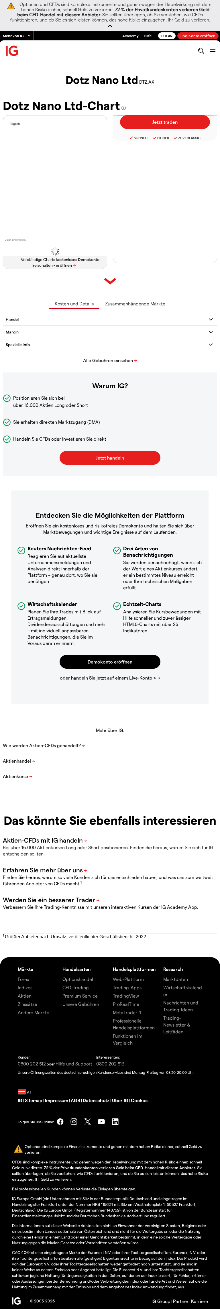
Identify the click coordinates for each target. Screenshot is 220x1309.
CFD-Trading (75, 987)
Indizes (25, 987)
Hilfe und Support (74, 1063)
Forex (23, 979)
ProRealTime (126, 1004)
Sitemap (33, 1100)
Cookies (139, 1100)
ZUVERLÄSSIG (189, 138)
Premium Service (80, 995)
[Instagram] (73, 1121)
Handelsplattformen (134, 969)
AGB (75, 1100)
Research (173, 969)
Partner (180, 1301)
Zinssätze (27, 1004)
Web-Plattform (128, 979)
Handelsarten (76, 969)
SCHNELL (141, 138)
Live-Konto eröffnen (197, 36)
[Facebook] (60, 1121)
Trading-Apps (127, 987)
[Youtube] (101, 1121)
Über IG (120, 1100)
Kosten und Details (74, 303)
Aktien (25, 995)
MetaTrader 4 (127, 1012)
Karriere (199, 1301)
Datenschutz (96, 1100)
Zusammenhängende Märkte (135, 303)
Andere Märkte (33, 1012)
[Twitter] (87, 1121)
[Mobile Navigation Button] (212, 51)
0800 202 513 (110, 1063)
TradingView (126, 995)
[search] (201, 51)
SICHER (163, 138)
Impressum (56, 1100)
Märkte (25, 969)
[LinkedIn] (115, 1121)
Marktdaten (175, 979)
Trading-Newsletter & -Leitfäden (178, 1024)
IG (20, 1100)
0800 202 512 (32, 1063)
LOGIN (166, 36)
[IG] (12, 51)
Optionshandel (77, 979)
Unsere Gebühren (80, 1004)
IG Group (161, 1301)
